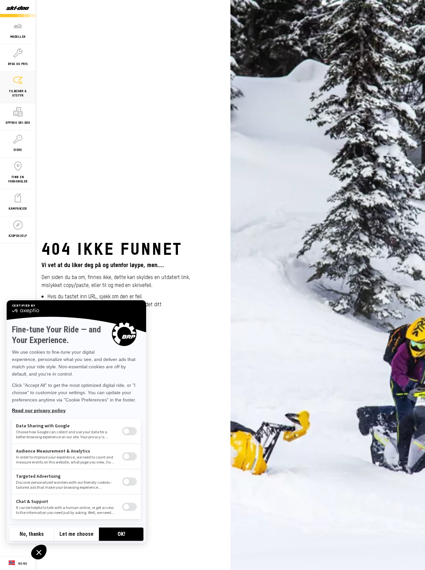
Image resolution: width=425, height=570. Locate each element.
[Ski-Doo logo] (17, 8)
